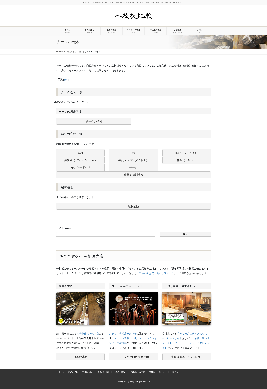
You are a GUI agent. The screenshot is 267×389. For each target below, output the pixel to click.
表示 (66, 79)
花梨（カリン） (186, 160)
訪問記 (152, 372)
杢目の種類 (87, 372)
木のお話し (73, 372)
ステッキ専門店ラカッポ (123, 333)
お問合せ (174, 372)
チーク (133, 167)
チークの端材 (94, 121)
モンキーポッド (80, 167)
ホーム (61, 372)
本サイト (162, 372)
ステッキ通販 (121, 338)
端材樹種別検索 (133, 174)
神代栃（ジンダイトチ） (133, 160)
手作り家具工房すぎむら (186, 356)
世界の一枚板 (119, 372)
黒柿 (80, 153)
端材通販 (133, 206)
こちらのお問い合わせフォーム (156, 273)
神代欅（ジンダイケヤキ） (80, 160)
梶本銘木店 (81, 356)
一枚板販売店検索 (137, 372)
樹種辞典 (122, 343)
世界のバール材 (102, 372)
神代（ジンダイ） (186, 153)
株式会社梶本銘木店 (87, 333)
